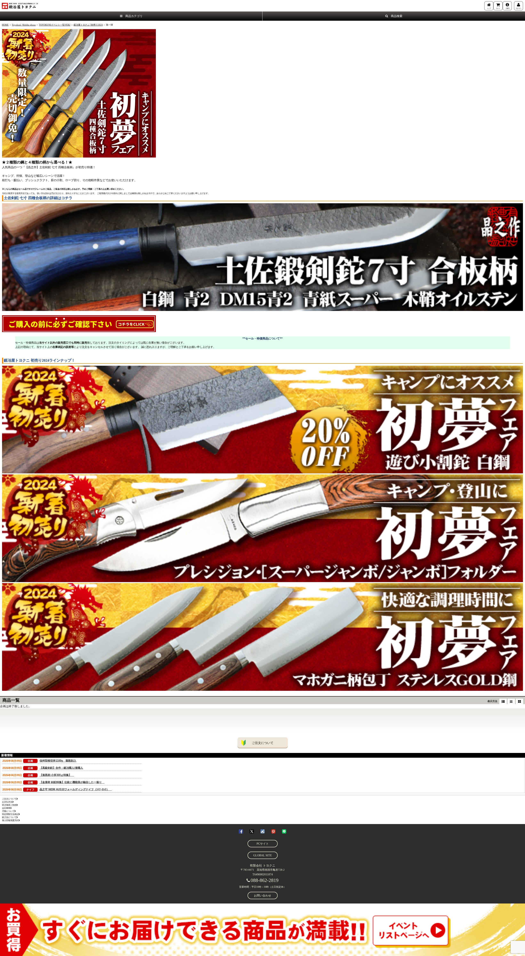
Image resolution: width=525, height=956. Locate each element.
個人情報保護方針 (10, 820)
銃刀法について (9, 817)
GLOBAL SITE (262, 855)
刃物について (8, 811)
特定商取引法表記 (10, 814)
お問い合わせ (262, 895)
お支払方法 (7, 802)
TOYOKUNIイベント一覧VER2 (54, 25)
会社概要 (6, 808)
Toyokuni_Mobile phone (24, 25)
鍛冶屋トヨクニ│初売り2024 (88, 25)
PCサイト (263, 843)
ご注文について (262, 743)
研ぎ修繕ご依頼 (9, 805)
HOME (5, 25)
